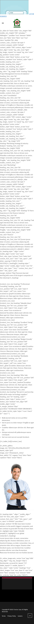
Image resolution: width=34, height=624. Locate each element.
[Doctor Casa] (17, 23)
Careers (20, 616)
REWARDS (3, 16)
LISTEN (31, 14)
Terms (4, 616)
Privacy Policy (11, 616)
